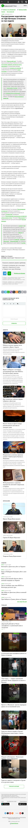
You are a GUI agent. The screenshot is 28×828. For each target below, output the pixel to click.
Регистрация (14, 319)
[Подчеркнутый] (10, 303)
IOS (24, 225)
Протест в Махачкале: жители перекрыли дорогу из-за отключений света (13, 705)
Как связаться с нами (11, 801)
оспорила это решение (15, 68)
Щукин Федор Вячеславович (11, 519)
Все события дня (22, 601)
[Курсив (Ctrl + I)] (7, 303)
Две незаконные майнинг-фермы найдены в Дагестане (13, 400)
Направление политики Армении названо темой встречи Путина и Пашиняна (13, 456)
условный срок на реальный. (12, 93)
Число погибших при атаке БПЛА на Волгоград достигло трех (12, 586)
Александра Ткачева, (12, 88)
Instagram (22, 239)
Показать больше (14, 786)
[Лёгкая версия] (8, 2)
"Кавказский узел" (11, 61)
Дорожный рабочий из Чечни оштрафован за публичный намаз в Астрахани (12, 625)
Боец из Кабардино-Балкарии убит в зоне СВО (13, 572)
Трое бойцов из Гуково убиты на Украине (13, 599)
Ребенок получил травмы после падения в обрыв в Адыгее (12, 346)
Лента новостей (10, 11)
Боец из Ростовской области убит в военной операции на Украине (12, 579)
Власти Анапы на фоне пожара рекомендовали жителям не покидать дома (12, 425)
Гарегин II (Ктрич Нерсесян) (11, 537)
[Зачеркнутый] (13, 303)
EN (4, 1)
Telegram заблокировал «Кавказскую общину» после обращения (12, 758)
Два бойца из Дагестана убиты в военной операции (13, 593)
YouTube (23, 243)
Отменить (14, 323)
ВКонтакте (6, 241)
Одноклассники (14, 241)
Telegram (20, 232)
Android (20, 225)
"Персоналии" (21, 217)
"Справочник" (9, 214)
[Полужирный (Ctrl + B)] (4, 303)
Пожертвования (23, 801)
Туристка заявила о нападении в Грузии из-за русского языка (13, 781)
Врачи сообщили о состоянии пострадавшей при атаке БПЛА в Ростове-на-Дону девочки (13, 371)
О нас (2, 801)
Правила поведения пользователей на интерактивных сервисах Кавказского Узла (14, 818)
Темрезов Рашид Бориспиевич (12, 556)
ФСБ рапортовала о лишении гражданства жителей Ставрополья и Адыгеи (13, 484)
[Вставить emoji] (17, 303)
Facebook (16, 239)
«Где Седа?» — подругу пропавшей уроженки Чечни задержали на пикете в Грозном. (13, 680)
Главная (3, 11)
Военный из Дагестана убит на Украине (13, 566)
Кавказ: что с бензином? (9, 9)
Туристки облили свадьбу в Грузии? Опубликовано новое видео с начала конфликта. (12, 733)
